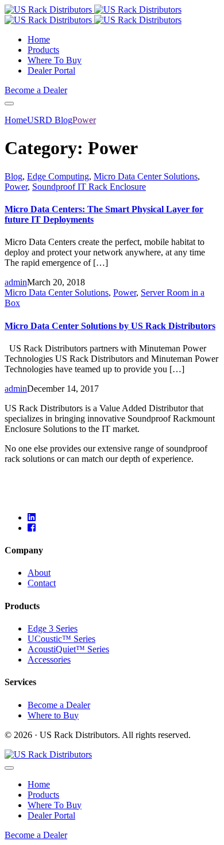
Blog (13, 176)
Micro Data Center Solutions (146, 176)
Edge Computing (58, 176)
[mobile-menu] (9, 103)
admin (16, 282)
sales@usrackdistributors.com (58, 478)
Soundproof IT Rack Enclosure (89, 187)
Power (16, 187)
